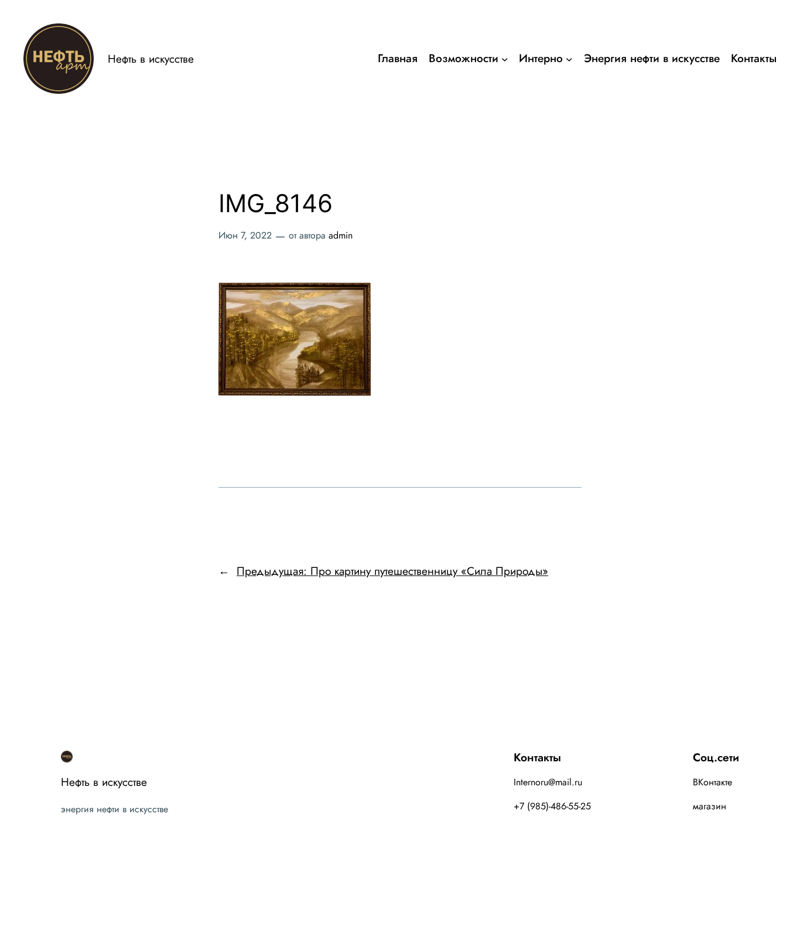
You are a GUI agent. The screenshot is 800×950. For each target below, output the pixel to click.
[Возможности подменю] (504, 58)
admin (341, 235)
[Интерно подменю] (569, 58)
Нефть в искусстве (151, 58)
